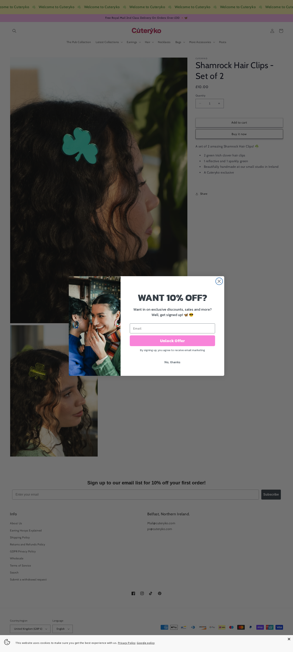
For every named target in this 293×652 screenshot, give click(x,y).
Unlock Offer (172, 341)
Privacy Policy (127, 643)
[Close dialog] (219, 281)
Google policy (146, 643)
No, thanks (172, 362)
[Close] (289, 639)
